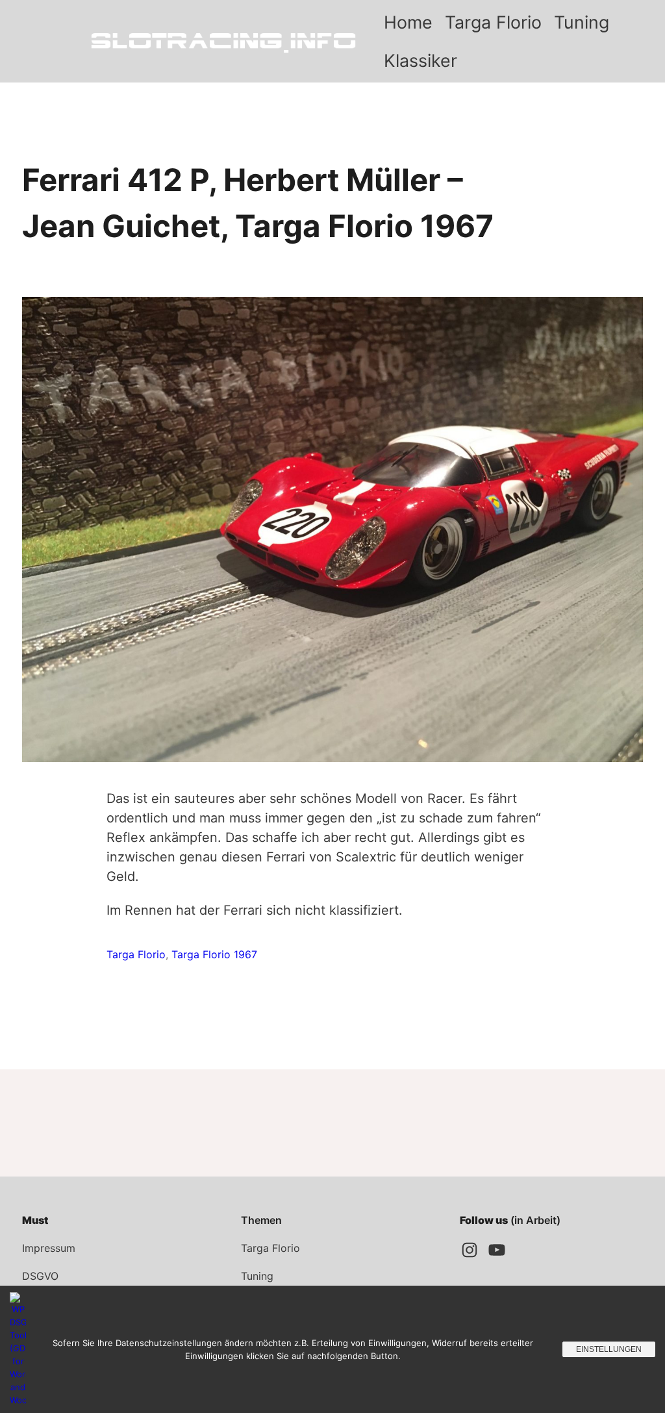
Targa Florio (136, 954)
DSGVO (40, 1275)
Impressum (48, 1247)
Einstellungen (609, 1349)
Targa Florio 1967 (214, 954)
